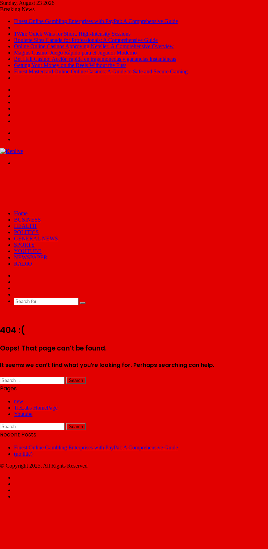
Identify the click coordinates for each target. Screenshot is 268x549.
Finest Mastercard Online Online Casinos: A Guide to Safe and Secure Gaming (101, 71)
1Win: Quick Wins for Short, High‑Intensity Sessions (72, 34)
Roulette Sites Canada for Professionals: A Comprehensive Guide (86, 40)
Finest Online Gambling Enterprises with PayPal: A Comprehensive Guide (96, 21)
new (18, 401)
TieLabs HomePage (36, 408)
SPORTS (24, 245)
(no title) (23, 454)
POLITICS (26, 232)
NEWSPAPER (30, 257)
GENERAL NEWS (36, 238)
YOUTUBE (28, 251)
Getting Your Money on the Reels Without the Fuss (70, 65)
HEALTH (25, 226)
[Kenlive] (11, 151)
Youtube (23, 414)
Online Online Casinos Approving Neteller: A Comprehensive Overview (94, 46)
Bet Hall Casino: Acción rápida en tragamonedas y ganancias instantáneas (95, 59)
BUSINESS (27, 220)
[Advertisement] (127, 187)
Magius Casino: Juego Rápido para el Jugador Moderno (75, 53)
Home (21, 213)
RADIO (23, 264)
